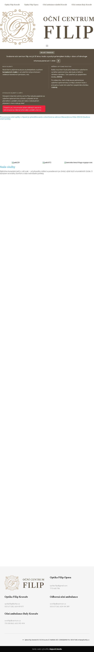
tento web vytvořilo (47, 649)
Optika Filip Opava (31, 5)
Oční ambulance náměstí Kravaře (55, 5)
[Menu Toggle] (47, 46)
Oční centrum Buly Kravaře (82, 5)
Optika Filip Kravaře (12, 5)
